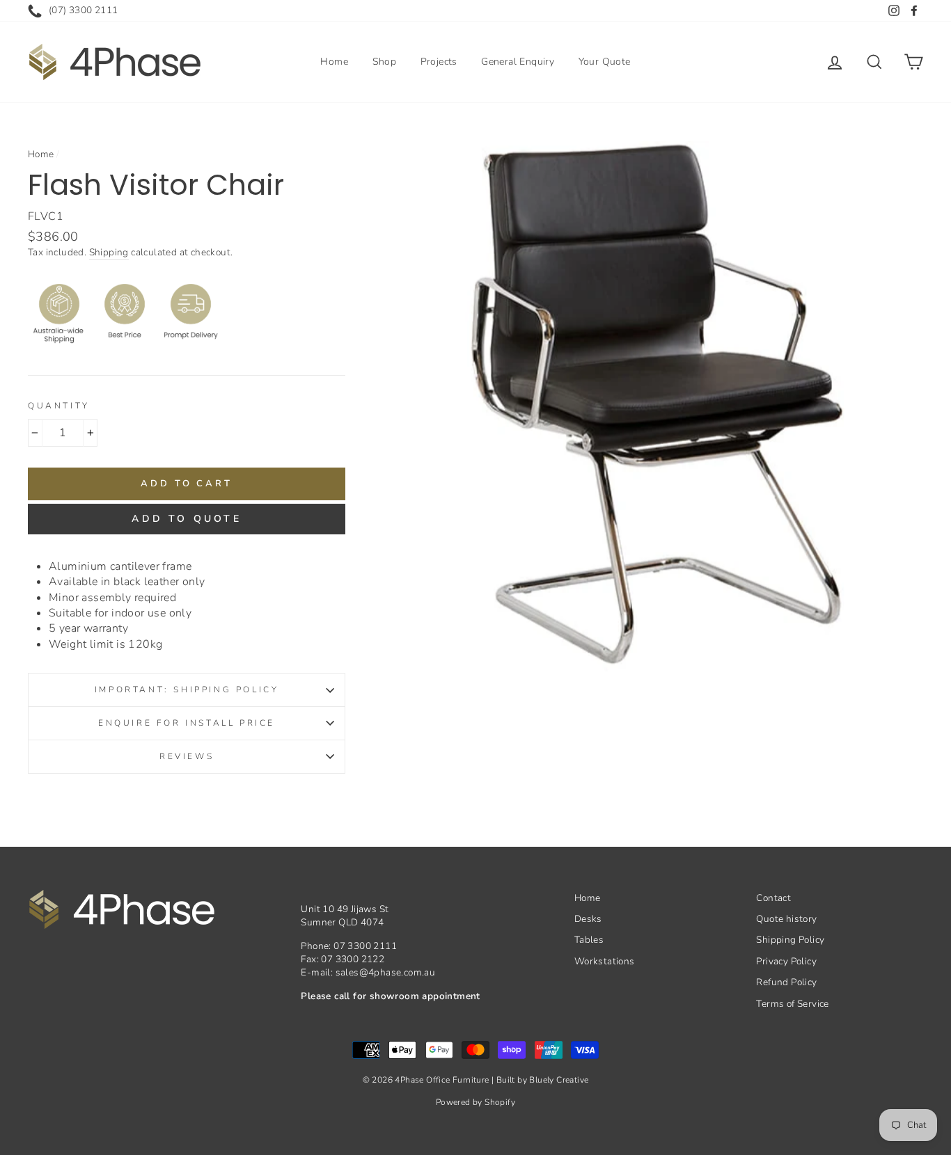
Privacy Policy (786, 961)
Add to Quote (186, 518)
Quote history (786, 918)
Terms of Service (792, 1003)
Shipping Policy (790, 939)
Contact (773, 898)
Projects (439, 61)
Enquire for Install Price (186, 722)
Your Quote (605, 61)
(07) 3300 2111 (83, 10)
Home (334, 61)
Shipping (109, 252)
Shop (384, 61)
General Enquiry (517, 61)
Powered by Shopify (475, 1102)
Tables (589, 939)
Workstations (604, 961)
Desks (588, 918)
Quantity (59, 405)
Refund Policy (786, 982)
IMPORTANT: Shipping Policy (187, 689)
